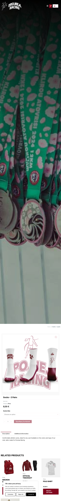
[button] (55, 337)
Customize (10, 494)
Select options (49, 491)
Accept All (31, 494)
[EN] (55, 6)
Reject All (20, 494)
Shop (9, 403)
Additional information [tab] (21, 433)
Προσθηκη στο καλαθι (23, 421)
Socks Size (6, 411)
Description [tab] (6, 433)
